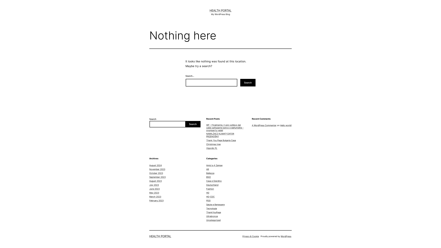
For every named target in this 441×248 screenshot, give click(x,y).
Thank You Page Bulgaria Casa (221, 140)
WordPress (286, 236)
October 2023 (156, 173)
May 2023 (154, 193)
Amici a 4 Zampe (214, 165)
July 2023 (154, 185)
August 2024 (155, 165)
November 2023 (157, 169)
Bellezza (210, 173)
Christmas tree (213, 144)
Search (152, 119)
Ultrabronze (212, 216)
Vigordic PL (211, 148)
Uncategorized (213, 220)
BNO (208, 177)
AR (207, 169)
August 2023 (155, 181)
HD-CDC (210, 196)
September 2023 (157, 177)
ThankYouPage (213, 212)
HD (207, 193)
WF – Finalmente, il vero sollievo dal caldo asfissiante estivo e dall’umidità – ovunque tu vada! (224, 128)
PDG (208, 200)
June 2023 (154, 189)
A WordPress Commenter (264, 125)
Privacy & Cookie (250, 236)
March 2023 (155, 196)
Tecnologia (211, 208)
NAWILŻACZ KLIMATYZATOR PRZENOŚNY (220, 135)
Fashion (210, 189)
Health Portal (221, 10)
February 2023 (156, 200)
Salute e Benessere (215, 204)
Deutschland (212, 185)
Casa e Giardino (214, 181)
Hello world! (286, 125)
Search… (189, 76)
